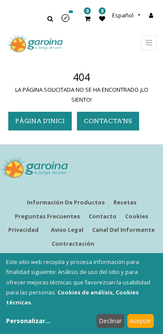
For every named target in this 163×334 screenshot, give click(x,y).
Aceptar (140, 321)
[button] (68, 21)
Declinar (110, 321)
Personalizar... (28, 321)
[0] (87, 18)
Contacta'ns (108, 120)
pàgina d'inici (40, 120)
